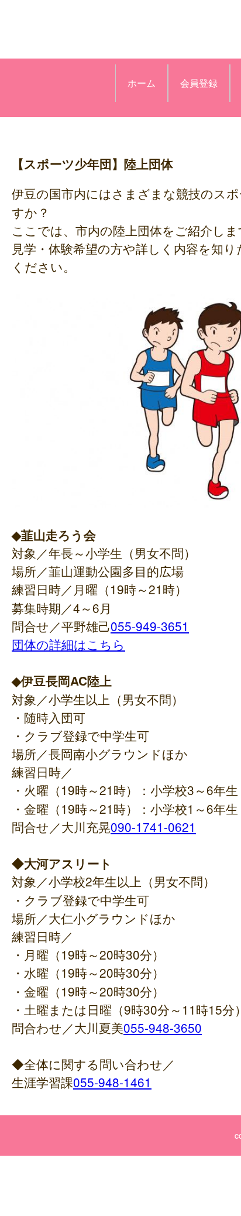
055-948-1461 (112, 1082)
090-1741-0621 (153, 826)
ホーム (142, 83)
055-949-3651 (150, 626)
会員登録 (199, 83)
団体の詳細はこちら (68, 644)
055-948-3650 (162, 1027)
